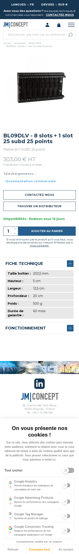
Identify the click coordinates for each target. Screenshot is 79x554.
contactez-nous (60, 14)
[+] (15, 229)
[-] (15, 233)
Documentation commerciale (31, 181)
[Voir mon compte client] (47, 25)
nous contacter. (39, 245)
